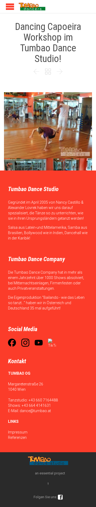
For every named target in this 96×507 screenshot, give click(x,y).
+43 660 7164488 (43, 400)
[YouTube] (39, 343)
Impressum (17, 432)
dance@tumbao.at (35, 411)
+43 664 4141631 (36, 405)
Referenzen (17, 437)
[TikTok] (52, 343)
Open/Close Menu (10, 6)
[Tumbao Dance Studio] (32, 6)
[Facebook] (12, 343)
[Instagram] (25, 343)
